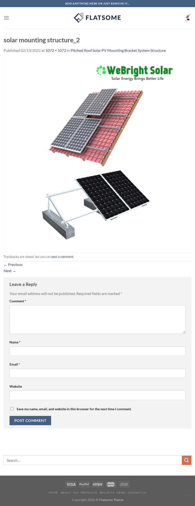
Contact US (137, 492)
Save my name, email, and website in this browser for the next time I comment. (74, 409)
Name (15, 342)
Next (10, 270)
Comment (18, 301)
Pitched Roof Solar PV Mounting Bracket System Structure (118, 50)
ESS (75, 492)
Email (15, 364)
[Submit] (186, 460)
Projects (106, 492)
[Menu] (6, 18)
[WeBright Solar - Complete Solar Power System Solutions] (97, 18)
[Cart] (187, 18)
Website (16, 386)
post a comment (62, 257)
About (65, 492)
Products (89, 492)
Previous (13, 264)
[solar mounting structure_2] (97, 152)
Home (53, 492)
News (121, 492)
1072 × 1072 (55, 50)
